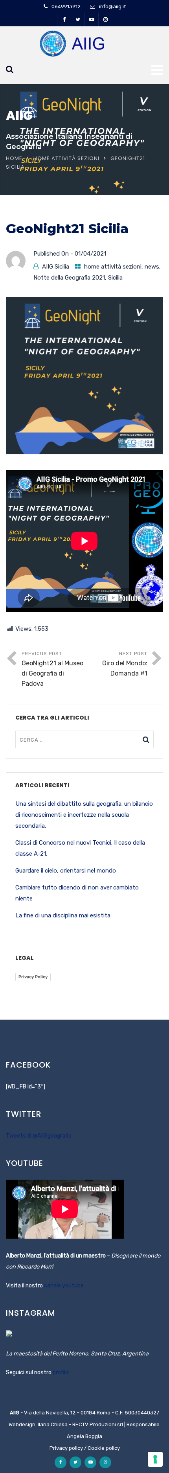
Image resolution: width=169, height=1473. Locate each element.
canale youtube (64, 1285)
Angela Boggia (84, 1436)
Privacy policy (66, 1448)
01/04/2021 (90, 253)
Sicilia (115, 277)
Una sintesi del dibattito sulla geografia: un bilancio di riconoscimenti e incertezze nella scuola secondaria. (84, 814)
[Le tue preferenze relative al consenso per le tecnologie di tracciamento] (155, 1459)
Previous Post (52, 669)
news (152, 266)
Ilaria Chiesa (53, 1424)
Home (14, 158)
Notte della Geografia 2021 (69, 277)
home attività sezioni (66, 158)
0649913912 (66, 6)
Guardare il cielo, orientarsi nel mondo (65, 870)
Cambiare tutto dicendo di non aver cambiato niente (77, 893)
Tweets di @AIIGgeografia (39, 1135)
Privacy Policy (33, 977)
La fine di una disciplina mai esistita (62, 915)
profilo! (61, 1372)
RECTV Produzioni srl (97, 1424)
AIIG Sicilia (55, 266)
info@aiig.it (112, 6)
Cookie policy (104, 1448)
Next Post (124, 664)
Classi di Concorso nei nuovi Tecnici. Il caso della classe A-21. (80, 848)
